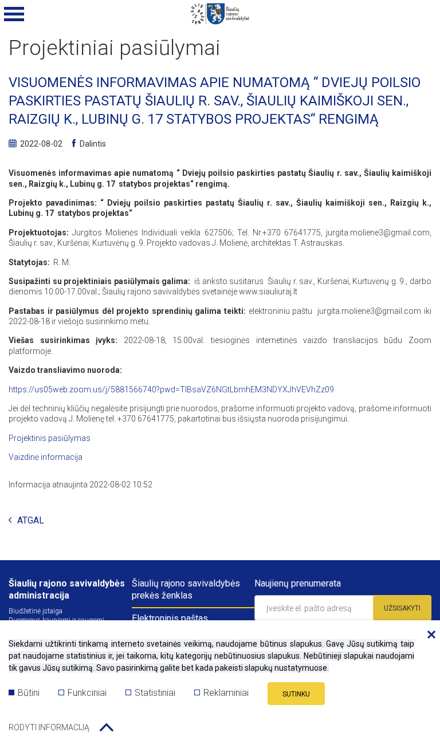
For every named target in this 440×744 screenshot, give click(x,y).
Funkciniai (87, 692)
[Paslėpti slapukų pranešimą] (428, 635)
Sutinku (296, 694)
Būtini (29, 692)
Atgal (30, 521)
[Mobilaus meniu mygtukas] (14, 14)
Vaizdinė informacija (45, 457)
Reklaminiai (226, 692)
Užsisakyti (402, 608)
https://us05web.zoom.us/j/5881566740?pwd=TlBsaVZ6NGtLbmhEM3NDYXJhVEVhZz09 (171, 389)
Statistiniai (155, 692)
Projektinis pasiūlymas (50, 438)
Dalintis (93, 143)
